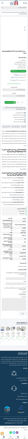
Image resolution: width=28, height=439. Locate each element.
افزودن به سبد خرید (9, 102)
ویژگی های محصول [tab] (15, 126)
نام (25, 276)
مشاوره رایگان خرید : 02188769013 (18, 71)
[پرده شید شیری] (2, 328)
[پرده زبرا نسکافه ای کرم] (18, 328)
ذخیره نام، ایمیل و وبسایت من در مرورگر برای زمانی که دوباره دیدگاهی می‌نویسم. (15, 288)
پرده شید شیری (2, 333)
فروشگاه (22, 12)
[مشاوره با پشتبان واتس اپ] (2, 433)
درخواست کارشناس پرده (21, 378)
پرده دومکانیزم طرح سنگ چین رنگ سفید (8, 333)
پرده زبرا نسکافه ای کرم (18, 333)
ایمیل (24, 281)
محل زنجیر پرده (14, 87)
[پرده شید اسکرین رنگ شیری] (23, 328)
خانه (26, 12)
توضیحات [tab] (23, 126)
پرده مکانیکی (17, 12)
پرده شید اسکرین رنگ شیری (24, 333)
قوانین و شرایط (23, 380)
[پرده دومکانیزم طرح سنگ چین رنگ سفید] (8, 328)
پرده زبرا (17, 77)
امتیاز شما (24, 292)
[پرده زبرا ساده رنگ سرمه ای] (13, 328)
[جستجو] (2, 7)
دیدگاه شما (23, 297)
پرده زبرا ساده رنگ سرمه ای (13, 333)
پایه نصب (14, 93)
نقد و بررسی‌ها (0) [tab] (5, 126)
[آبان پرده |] (14, 3)
